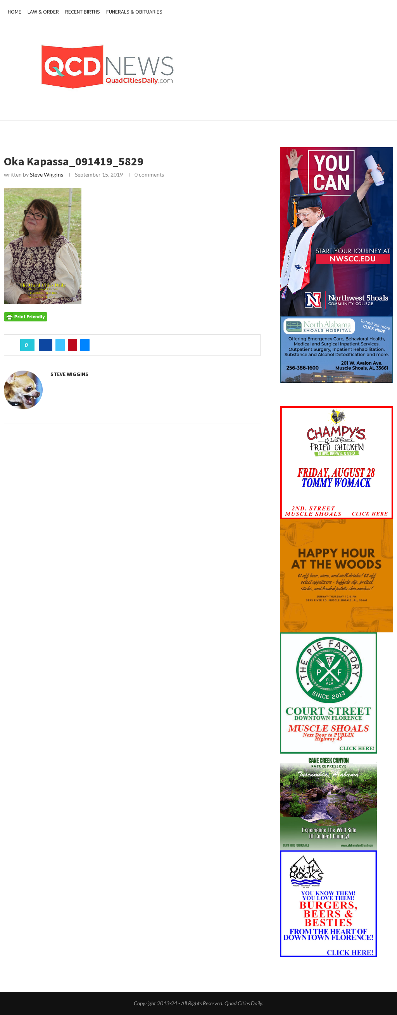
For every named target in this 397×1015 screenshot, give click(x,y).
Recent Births (82, 11)
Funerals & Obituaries (134, 11)
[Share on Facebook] (45, 345)
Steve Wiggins (46, 174)
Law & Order (43, 11)
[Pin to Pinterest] (72, 345)
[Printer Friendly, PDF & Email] (25, 316)
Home (14, 11)
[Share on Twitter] (60, 345)
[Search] (385, 11)
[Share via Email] (85, 345)
